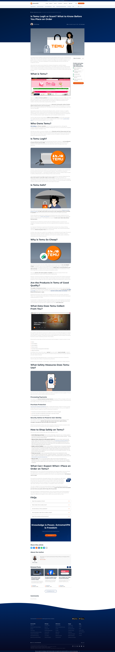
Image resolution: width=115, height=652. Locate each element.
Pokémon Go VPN (59, 635)
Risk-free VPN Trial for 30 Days (36, 627)
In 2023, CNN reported (44, 216)
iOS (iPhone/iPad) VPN (48, 630)
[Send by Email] (46, 548)
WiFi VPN (57, 633)
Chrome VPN (47, 632)
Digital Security (33, 6)
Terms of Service (81, 631)
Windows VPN (47, 625)
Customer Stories (71, 630)
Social (40, 12)
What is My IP (70, 625)
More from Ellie (42, 559)
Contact (80, 635)
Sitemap (80, 633)
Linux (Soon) (47, 635)
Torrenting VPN (58, 637)
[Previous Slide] (68, 567)
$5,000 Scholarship (71, 635)
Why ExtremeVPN (71, 628)
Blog (32, 12)
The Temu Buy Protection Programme (38, 406)
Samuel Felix (48, 585)
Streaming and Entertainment (61, 6)
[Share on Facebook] (34, 548)
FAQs (80, 628)
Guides (80, 626)
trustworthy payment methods (61, 440)
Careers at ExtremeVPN (34, 633)
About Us (32, 625)
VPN (73, 6)
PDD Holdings (33, 126)
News (54, 6)
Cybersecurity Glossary (72, 637)
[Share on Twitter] (31, 548)
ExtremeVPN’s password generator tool (39, 456)
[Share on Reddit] (36, 548)
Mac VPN (46, 627)
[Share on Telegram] (44, 548)
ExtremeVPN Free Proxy (35, 635)
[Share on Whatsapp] (41, 548)
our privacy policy (75, 651)
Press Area (70, 632)
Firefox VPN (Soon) (48, 637)
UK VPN (57, 630)
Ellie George (36, 24)
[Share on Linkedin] (39, 548)
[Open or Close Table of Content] (82, 58)
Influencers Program (71, 633)
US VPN (57, 628)
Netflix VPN (57, 632)
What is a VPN (70, 627)
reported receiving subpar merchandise (59, 290)
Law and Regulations (48, 6)
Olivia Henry (34, 585)
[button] (51, 535)
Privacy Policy (81, 630)
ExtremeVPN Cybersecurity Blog (36, 632)
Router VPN (47, 633)
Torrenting (69, 6)
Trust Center (33, 630)
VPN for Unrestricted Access (60, 627)
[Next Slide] (70, 567)
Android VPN (47, 628)
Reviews (32, 628)
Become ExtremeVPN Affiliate (36, 637)
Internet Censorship (40, 6)
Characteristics (58, 625)
